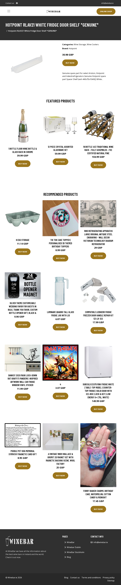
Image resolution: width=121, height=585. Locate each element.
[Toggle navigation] (9, 11)
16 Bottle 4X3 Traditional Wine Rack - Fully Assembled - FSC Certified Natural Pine (98, 150)
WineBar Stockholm (75, 552)
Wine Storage (80, 44)
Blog (69, 557)
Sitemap (111, 580)
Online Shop (106, 11)
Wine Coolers (93, 44)
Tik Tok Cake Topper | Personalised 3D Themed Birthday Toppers (60, 243)
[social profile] (17, 3)
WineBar (70, 542)
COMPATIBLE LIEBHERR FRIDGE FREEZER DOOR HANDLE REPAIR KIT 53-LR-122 (98, 315)
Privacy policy (109, 577)
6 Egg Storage (22, 239)
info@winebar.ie (107, 3)
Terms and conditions (91, 577)
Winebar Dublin (74, 547)
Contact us (75, 577)
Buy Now (70, 63)
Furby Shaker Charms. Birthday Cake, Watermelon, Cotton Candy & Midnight (98, 494)
